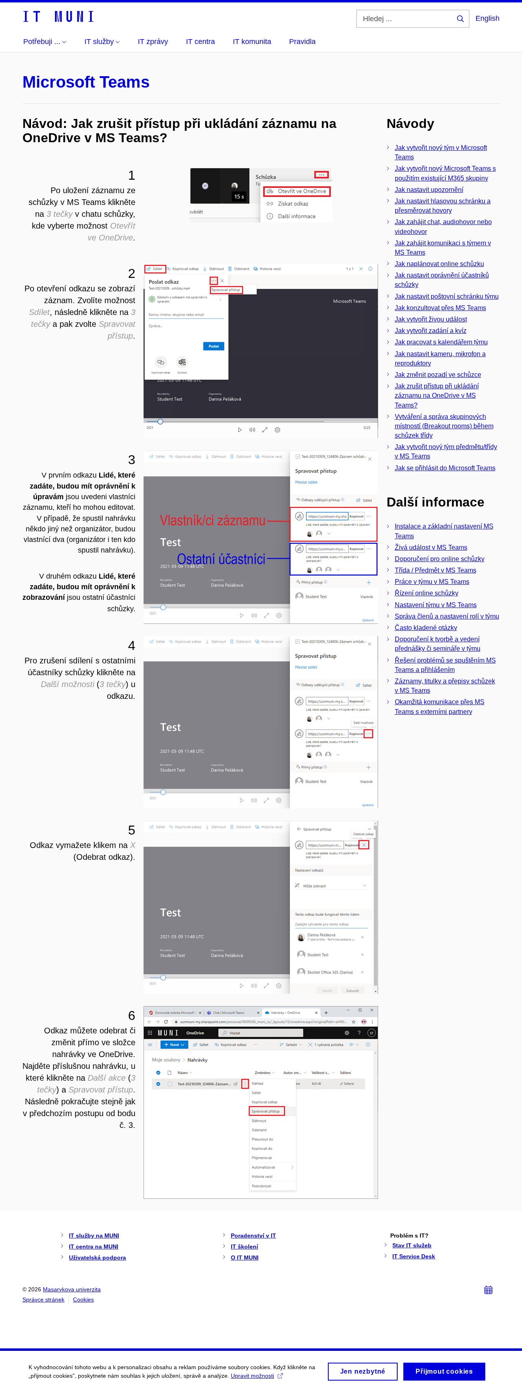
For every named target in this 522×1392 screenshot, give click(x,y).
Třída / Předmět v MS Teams (435, 570)
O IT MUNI (245, 1257)
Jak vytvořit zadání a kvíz (431, 330)
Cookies (83, 1299)
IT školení (244, 1246)
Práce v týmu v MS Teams (432, 581)
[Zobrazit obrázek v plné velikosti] (261, 193)
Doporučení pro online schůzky (439, 558)
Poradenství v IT (253, 1235)
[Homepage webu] (57, 16)
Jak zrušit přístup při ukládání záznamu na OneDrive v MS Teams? (437, 395)
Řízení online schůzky (426, 593)
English (488, 18)
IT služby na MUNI (94, 1235)
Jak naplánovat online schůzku (439, 263)
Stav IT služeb (411, 1245)
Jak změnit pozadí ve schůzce (438, 374)
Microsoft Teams (86, 82)
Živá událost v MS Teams (431, 547)
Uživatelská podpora (97, 1257)
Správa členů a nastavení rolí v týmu (447, 616)
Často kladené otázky (426, 627)
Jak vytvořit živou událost (431, 319)
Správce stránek (43, 1299)
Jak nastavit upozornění (429, 189)
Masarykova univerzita (72, 1289)
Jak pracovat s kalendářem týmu (441, 342)
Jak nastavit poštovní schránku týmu (447, 296)
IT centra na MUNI (93, 1246)
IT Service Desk (413, 1256)
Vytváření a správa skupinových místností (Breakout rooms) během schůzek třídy (444, 426)
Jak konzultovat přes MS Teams (440, 307)
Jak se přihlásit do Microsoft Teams (445, 468)
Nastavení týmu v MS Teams (436, 604)
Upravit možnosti (252, 1375)
